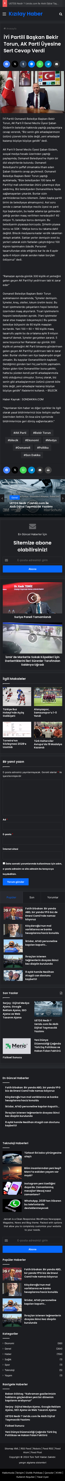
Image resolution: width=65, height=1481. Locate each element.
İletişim (20, 1472)
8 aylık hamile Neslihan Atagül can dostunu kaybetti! (39, 975)
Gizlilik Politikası (34, 1472)
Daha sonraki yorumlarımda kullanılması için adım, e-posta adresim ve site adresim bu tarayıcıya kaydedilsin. (32, 868)
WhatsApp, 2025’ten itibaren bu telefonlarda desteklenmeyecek (42, 1204)
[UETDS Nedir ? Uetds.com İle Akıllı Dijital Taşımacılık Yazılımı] (48, 1009)
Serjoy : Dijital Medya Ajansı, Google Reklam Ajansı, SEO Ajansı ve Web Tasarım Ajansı (16, 1010)
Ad (5, 819)
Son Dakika (32, 455)
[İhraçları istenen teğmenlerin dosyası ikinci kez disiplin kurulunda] (13, 961)
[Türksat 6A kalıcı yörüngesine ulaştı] (12, 1157)
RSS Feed (26, 1448)
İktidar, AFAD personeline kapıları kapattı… (41, 943)
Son (31, 897)
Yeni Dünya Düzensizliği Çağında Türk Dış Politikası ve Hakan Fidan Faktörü (47, 1045)
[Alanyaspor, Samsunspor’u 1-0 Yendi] (48, 696)
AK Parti (20, 432)
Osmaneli (23, 447)
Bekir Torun (43, 432)
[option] (32, 498)
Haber (8, 1354)
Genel (8, 1348)
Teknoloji (9, 1370)
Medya (52, 440)
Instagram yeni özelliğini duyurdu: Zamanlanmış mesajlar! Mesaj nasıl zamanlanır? (39, 1189)
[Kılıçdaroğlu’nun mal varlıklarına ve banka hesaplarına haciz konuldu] (13, 930)
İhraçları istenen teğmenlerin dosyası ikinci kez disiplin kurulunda (41, 960)
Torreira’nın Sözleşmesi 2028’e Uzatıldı (14, 744)
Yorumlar (52, 897)
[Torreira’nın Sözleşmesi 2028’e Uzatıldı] (17, 729)
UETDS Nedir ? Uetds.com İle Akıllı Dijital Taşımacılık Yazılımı (46, 1026)
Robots (37, 1448)
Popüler (11, 897)
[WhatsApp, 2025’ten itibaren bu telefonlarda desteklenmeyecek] (12, 1205)
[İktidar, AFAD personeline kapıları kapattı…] (13, 945)
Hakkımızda (8, 1472)
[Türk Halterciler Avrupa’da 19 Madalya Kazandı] (48, 730)
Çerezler (49, 1472)
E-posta (8, 834)
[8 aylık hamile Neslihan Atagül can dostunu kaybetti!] (13, 975)
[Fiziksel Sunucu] (17, 1046)
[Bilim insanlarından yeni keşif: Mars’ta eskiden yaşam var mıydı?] (12, 1172)
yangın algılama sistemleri (32, 1462)
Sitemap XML (12, 1448)
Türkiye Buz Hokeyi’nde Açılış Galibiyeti (13, 713)
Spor (7, 1364)
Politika (44, 447)
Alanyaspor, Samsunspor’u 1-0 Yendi (45, 713)
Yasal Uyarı (43, 1476)
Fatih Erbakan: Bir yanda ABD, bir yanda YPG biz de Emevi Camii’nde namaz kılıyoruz (41, 914)
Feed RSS (48, 1448)
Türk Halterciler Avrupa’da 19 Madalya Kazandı (48, 744)
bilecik (14, 440)
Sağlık (8, 1359)
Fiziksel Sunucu (12, 1057)
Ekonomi (33, 440)
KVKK (59, 1472)
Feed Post (36, 1452)
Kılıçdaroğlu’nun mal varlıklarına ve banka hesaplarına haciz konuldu (42, 929)
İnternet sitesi (10, 849)
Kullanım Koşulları (25, 1476)
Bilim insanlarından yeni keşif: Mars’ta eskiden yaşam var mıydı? (43, 1171)
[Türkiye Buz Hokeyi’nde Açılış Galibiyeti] (17, 696)
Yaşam (8, 1375)
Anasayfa (11, 28)
